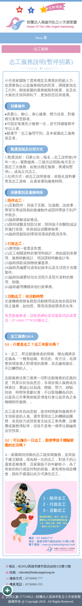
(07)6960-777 (34, 578)
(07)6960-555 (34, 584)
